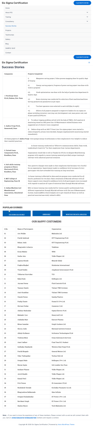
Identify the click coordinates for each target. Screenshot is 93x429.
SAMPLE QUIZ (10, 48)
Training (8, 17)
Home (7, 8)
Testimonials (9, 35)
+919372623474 (17, 418)
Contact (8, 53)
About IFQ (8, 12)
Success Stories (10, 26)
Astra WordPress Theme (66, 424)
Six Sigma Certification (15, 2)
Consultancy (9, 21)
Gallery (7, 39)
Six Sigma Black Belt (17, 214)
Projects (8, 30)
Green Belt (46, 214)
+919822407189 (30, 418)
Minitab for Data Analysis (76, 214)
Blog (7, 44)
